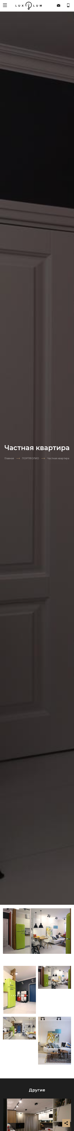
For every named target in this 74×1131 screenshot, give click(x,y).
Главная (9, 458)
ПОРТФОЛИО (30, 458)
